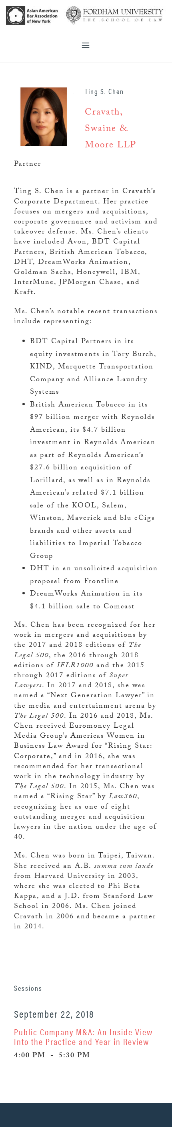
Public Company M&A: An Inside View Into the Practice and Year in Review (83, 1036)
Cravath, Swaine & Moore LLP (110, 129)
